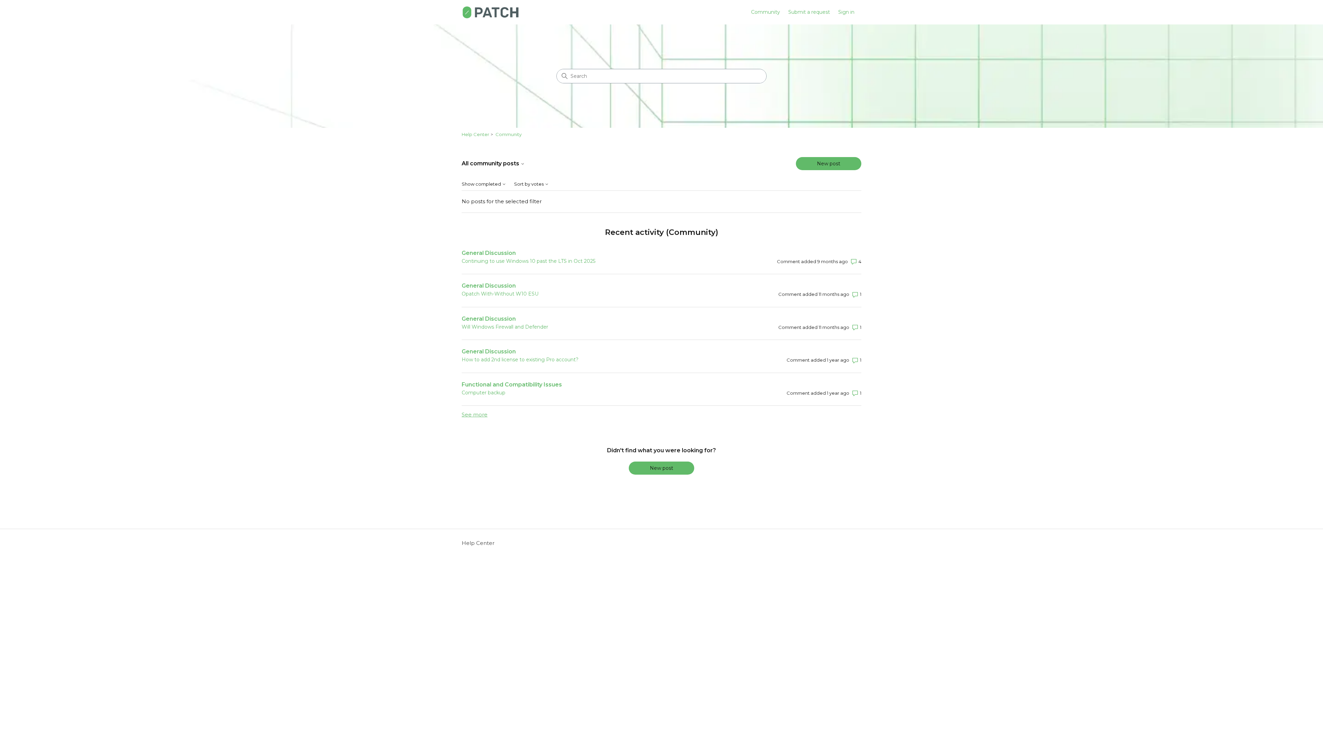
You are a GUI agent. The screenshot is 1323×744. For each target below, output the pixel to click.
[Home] (491, 12)
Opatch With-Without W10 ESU (500, 294)
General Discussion (489, 253)
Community (765, 12)
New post (828, 164)
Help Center (475, 134)
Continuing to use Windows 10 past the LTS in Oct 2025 (528, 261)
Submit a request (809, 12)
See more (475, 414)
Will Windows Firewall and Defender (505, 327)
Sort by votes (529, 184)
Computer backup (483, 393)
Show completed (482, 184)
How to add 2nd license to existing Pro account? (520, 359)
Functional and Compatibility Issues (512, 384)
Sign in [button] (846, 12)
